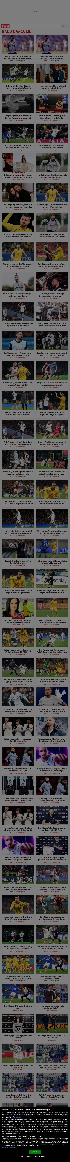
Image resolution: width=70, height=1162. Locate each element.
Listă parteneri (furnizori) (9, 1147)
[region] (35, 1134)
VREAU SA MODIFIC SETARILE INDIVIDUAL (35, 1156)
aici (65, 1126)
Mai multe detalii (16, 1117)
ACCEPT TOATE (35, 1152)
